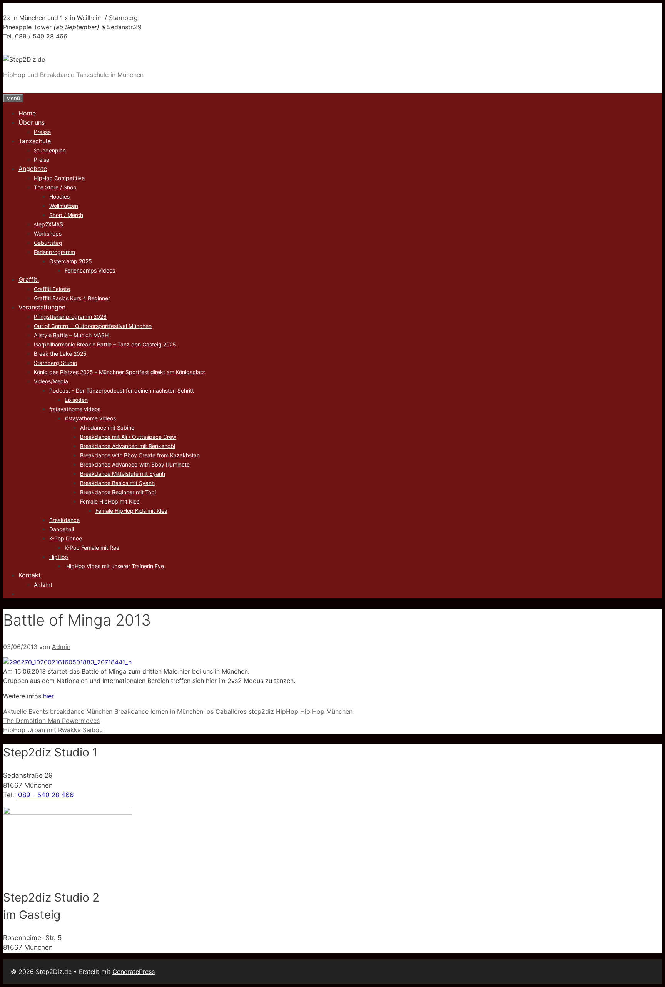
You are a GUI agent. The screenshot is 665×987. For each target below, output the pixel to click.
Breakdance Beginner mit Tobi (118, 492)
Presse (42, 132)
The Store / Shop (55, 187)
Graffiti (28, 279)
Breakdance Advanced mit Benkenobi (127, 446)
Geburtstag (48, 242)
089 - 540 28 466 (46, 795)
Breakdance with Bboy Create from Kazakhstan (140, 455)
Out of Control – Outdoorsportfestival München (93, 326)
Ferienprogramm (54, 252)
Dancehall (61, 529)
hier (48, 696)
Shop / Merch (66, 215)
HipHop (58, 557)
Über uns (31, 122)
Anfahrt (43, 584)
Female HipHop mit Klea (110, 501)
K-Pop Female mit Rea (92, 547)
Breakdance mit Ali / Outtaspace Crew (128, 436)
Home (27, 113)
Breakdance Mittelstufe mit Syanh (122, 473)
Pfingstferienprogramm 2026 (70, 316)
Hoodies (59, 196)
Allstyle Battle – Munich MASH (71, 335)
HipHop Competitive (59, 178)
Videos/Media (51, 381)
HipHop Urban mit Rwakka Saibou (53, 730)
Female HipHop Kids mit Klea (131, 510)
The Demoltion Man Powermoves (51, 720)
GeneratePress (133, 971)
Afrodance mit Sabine (107, 427)
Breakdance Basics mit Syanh (117, 483)
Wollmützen (63, 205)
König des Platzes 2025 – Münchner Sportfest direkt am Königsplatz (119, 372)
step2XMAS (48, 224)
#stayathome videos (74, 409)
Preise (41, 159)
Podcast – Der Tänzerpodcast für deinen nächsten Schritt (121, 390)
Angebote (32, 168)
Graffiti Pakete (52, 289)
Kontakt (29, 575)
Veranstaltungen (41, 307)
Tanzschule (34, 141)
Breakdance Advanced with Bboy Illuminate (135, 464)
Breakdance (64, 520)
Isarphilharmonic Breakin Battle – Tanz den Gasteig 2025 (105, 344)
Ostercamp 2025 (70, 261)
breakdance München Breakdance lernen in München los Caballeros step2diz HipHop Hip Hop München (201, 711)
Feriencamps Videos (90, 270)
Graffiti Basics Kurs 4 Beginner (72, 298)
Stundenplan (50, 150)
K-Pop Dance (65, 538)
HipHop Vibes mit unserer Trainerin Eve (115, 566)
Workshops (48, 233)
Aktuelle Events (25, 711)
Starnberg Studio (55, 363)
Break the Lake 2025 (60, 353)
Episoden (76, 399)
